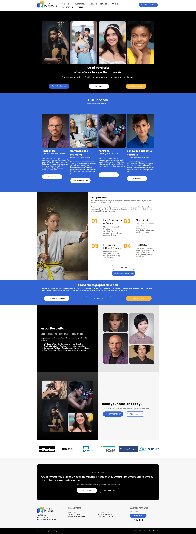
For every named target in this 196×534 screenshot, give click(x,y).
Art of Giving (41, 515)
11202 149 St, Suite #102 (106, 514)
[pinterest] (140, 520)
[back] (45, 42)
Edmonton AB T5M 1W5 (106, 516)
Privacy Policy (53, 531)
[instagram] (134, 520)
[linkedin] (137, 520)
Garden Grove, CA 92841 (76, 516)
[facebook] (131, 520)
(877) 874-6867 (135, 511)
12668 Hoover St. (74, 514)
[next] (151, 42)
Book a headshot (42, 517)
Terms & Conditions (42, 531)
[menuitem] (66, 4)
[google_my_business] (142, 520)
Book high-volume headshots (47, 519)
